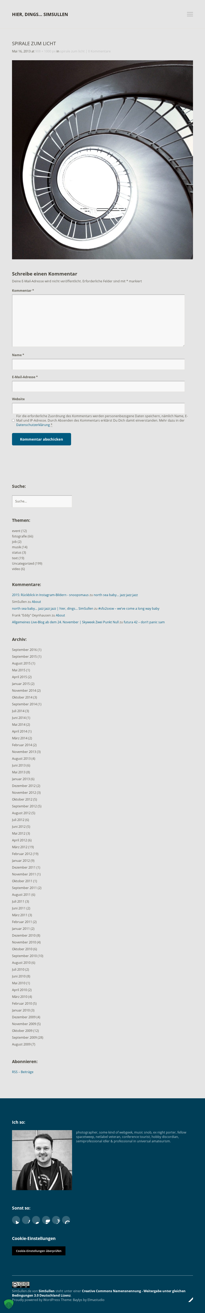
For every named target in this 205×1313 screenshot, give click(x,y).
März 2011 (19, 915)
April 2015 (19, 677)
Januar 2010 (21, 1010)
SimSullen (47, 1291)
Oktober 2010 (22, 949)
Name (18, 355)
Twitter (16, 1220)
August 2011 (21, 894)
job (14, 541)
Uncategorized (23, 563)
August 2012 (21, 813)
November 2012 (24, 792)
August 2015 (21, 663)
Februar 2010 (22, 1003)
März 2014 (19, 738)
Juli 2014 (18, 711)
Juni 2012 (19, 826)
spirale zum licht (72, 51)
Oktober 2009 (22, 1030)
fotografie (19, 536)
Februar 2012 (22, 854)
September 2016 (24, 649)
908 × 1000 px (45, 51)
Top (189, 1299)
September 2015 (24, 656)
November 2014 (24, 690)
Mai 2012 (18, 833)
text (15, 558)
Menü (190, 14)
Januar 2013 (21, 779)
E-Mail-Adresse (25, 377)
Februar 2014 (22, 745)
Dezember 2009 (24, 1017)
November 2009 (24, 1024)
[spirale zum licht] (102, 258)
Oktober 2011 (22, 881)
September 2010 (24, 956)
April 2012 (19, 840)
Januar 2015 (21, 684)
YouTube (56, 1220)
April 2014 (19, 731)
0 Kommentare (99, 51)
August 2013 (21, 758)
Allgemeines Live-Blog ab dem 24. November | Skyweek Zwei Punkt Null (65, 622)
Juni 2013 (19, 765)
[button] (9, 1304)
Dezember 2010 (24, 935)
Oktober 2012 (22, 799)
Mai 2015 (18, 670)
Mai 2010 (18, 983)
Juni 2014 (19, 718)
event (16, 531)
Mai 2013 (18, 772)
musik (16, 547)
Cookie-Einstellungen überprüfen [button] (38, 1251)
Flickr (36, 1220)
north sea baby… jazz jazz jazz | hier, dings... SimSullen (52, 608)
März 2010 (19, 996)
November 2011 (24, 874)
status (16, 552)
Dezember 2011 (24, 867)
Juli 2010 (18, 969)
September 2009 (24, 1037)
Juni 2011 (19, 908)
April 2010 (19, 990)
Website (18, 399)
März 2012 (19, 847)
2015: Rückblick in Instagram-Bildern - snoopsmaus (50, 595)
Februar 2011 (22, 922)
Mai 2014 (18, 724)
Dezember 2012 (24, 786)
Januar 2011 (21, 928)
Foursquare (66, 1220)
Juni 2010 (19, 976)
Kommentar (23, 290)
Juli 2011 (18, 901)
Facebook (26, 1220)
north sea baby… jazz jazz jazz (116, 595)
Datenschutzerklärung (33, 425)
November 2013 (24, 752)
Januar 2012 (21, 860)
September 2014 (24, 704)
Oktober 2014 (22, 697)
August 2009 (21, 1044)
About (36, 601)
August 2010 (21, 962)
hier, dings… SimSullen (40, 14)
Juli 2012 (18, 820)
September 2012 (24, 806)
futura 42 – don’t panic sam (144, 622)
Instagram (46, 1220)
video (16, 569)
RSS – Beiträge (22, 1072)
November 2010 (24, 942)
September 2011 (24, 888)
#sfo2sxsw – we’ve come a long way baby (128, 608)
